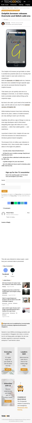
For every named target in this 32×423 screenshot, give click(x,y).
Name (3, 180)
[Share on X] (11, 203)
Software (15, 303)
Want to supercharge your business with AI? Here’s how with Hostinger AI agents (11, 299)
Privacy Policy (14, 195)
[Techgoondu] (12, 1)
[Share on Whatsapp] (15, 203)
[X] (12, 272)
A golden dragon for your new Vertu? (13, 161)
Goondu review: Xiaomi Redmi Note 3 (13, 150)
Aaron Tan (7, 22)
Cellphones (5, 10)
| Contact (21, 421)
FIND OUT (24, 369)
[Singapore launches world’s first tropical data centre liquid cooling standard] (26, 292)
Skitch (17, 80)
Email (3, 184)
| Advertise (13, 421)
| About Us (17, 421)
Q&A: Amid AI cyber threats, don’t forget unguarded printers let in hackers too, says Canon (11, 309)
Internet (12, 10)
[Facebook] (5, 272)
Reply (28, 212)
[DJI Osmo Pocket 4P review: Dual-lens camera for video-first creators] (26, 285)
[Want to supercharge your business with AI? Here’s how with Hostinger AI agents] (26, 300)
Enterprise (4, 295)
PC (16, 313)
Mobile (17, 10)
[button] (2, 1)
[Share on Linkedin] (18, 203)
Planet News (10, 212)
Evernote (10, 80)
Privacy (24, 419)
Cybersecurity (5, 313)
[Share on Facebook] (8, 203)
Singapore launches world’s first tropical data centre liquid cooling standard (11, 291)
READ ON (8, 369)
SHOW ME (8, 401)
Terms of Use (18, 194)
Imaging (4, 286)
